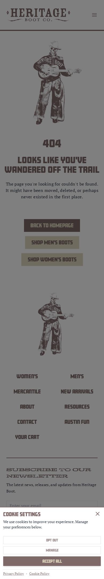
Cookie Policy (39, 574)
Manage (52, 550)
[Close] (97, 514)
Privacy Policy (13, 574)
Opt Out (52, 540)
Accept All (52, 561)
